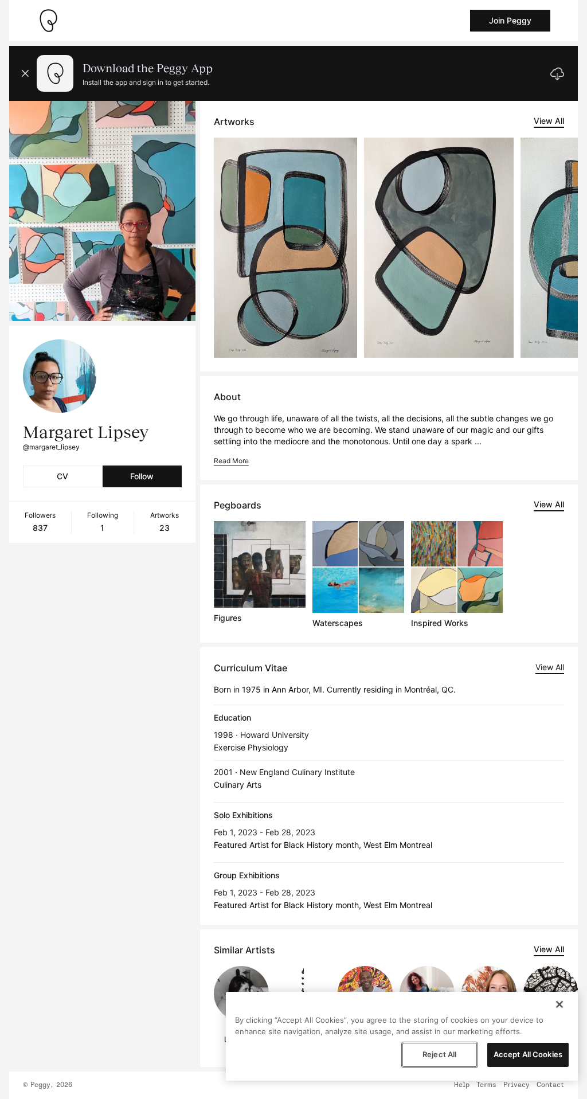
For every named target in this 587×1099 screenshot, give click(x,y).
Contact (550, 1085)
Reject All (439, 1054)
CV (62, 476)
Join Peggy (510, 20)
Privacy (516, 1085)
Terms (486, 1085)
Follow (142, 476)
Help (461, 1085)
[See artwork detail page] (285, 248)
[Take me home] (48, 20)
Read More (231, 460)
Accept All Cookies (528, 1054)
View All (549, 121)
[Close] (559, 1004)
